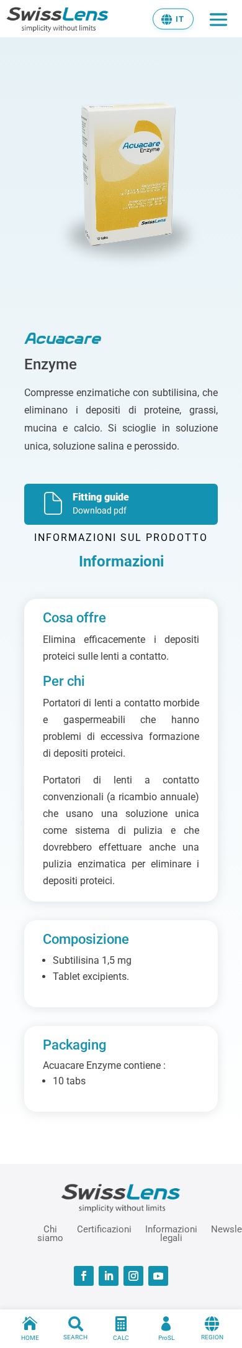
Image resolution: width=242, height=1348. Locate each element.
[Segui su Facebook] (84, 1276)
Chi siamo (50, 1233)
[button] (173, 18)
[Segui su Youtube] (158, 1276)
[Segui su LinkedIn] (109, 1276)
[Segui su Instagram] (133, 1276)
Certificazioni (104, 1229)
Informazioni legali (171, 1233)
